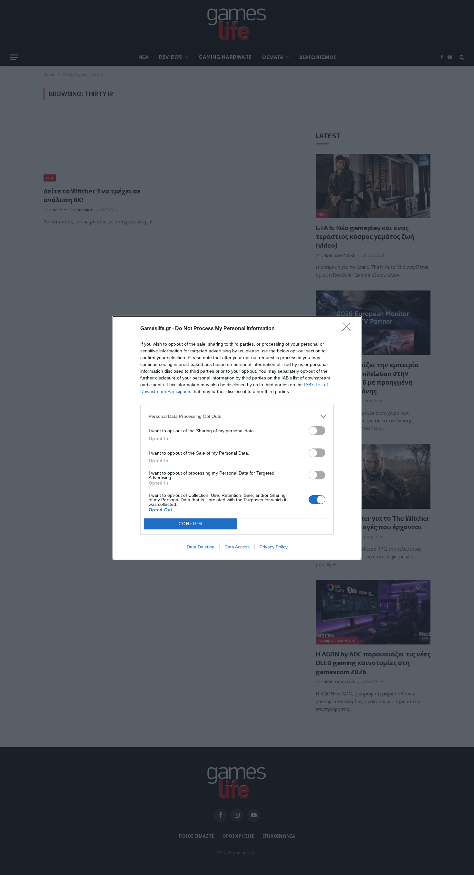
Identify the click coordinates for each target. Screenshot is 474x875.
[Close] (348, 329)
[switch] (317, 430)
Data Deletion (200, 546)
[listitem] (237, 416)
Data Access (237, 546)
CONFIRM (190, 523)
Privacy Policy (274, 546)
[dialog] (237, 437)
